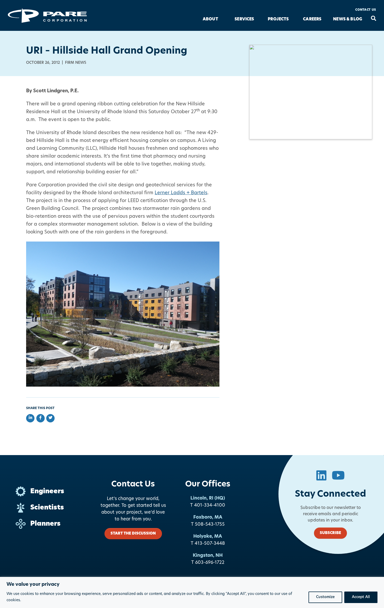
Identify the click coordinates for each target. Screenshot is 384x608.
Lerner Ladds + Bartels (181, 193)
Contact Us (365, 10)
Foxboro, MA (207, 517)
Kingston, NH (208, 555)
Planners (45, 524)
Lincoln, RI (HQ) (207, 498)
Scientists (47, 507)
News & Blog (347, 19)
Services (244, 19)
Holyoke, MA (207, 536)
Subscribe (330, 533)
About (210, 19)
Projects (278, 19)
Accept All (361, 597)
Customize (325, 597)
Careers (312, 19)
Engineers (47, 491)
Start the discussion (133, 534)
